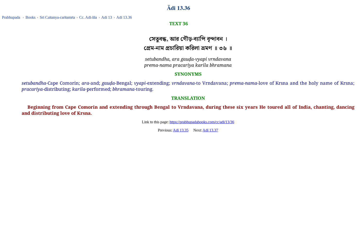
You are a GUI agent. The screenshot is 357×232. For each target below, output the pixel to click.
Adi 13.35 (180, 130)
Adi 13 (106, 17)
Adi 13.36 (124, 17)
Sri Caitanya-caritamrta (57, 17)
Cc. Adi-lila (88, 17)
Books (30, 17)
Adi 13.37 (210, 130)
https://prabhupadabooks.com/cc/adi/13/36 (202, 122)
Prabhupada (11, 17)
